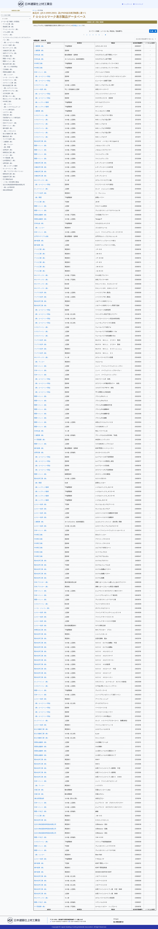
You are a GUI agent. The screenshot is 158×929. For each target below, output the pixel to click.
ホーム (34, 10)
